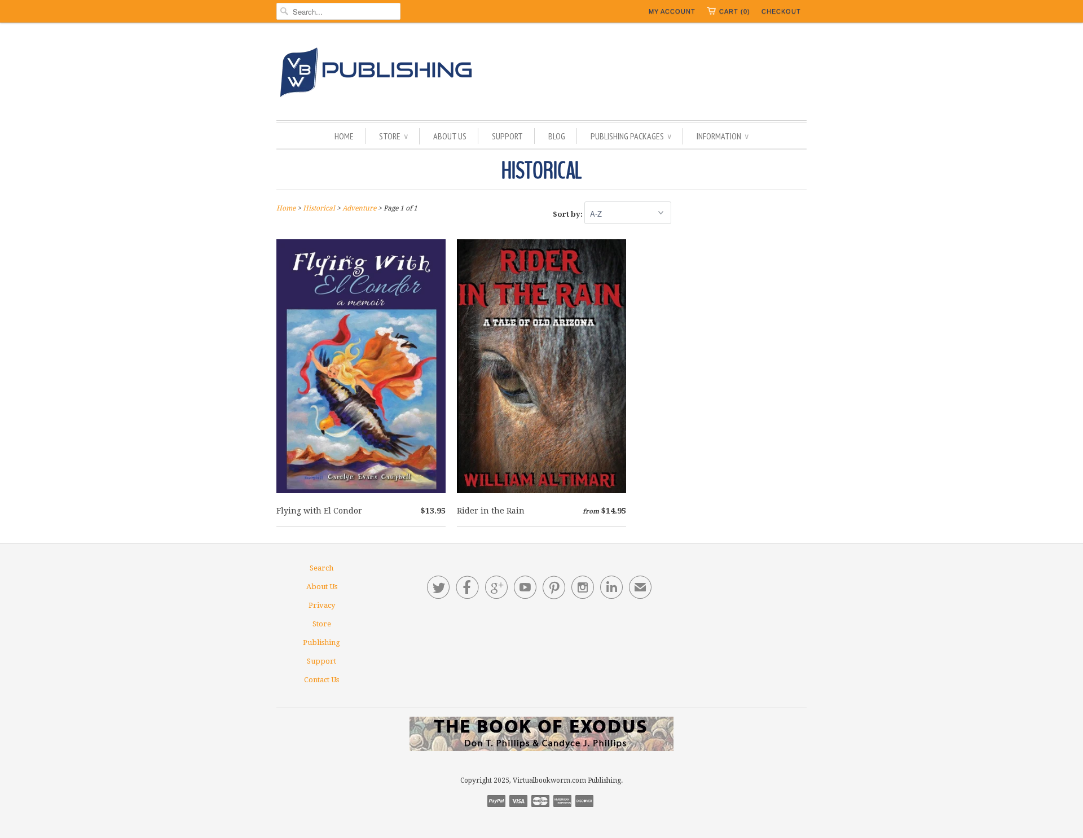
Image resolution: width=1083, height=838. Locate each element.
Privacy (322, 605)
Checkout (781, 11)
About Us (449, 136)
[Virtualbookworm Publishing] (541, 74)
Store (393, 136)
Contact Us (321, 679)
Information (723, 136)
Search (321, 568)
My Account (672, 11)
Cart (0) (734, 11)
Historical (541, 171)
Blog (556, 136)
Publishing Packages (631, 136)
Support (507, 136)
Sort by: (568, 214)
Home (344, 136)
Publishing (321, 642)
